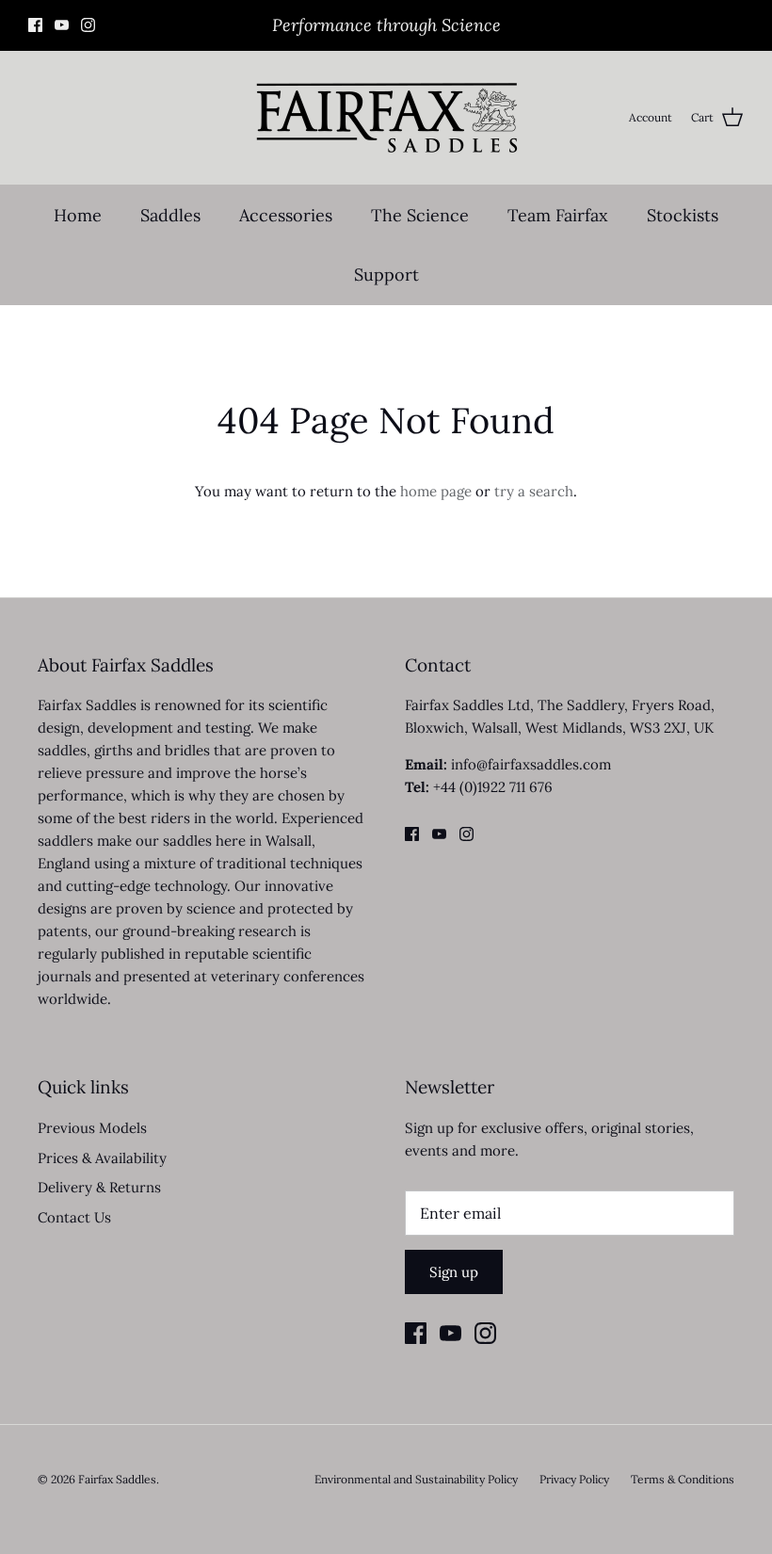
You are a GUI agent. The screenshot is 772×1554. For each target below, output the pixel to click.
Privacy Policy (574, 1479)
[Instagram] (88, 25)
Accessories (285, 215)
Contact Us (74, 1217)
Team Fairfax (557, 215)
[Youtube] (62, 25)
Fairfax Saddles (117, 1479)
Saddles (170, 215)
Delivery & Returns (99, 1187)
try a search (533, 491)
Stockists (682, 215)
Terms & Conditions (682, 1479)
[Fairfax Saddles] (386, 118)
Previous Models (92, 1128)
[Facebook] (35, 25)
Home (78, 215)
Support (386, 274)
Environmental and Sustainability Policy (416, 1479)
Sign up (453, 1272)
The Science (420, 215)
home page (436, 491)
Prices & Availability (102, 1158)
